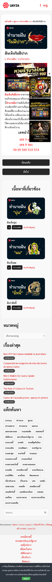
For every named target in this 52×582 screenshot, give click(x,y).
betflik (23, 528)
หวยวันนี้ (21, 453)
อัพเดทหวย (34, 475)
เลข (33, 481)
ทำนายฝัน (24, 21)
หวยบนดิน (9, 448)
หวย (40, 437)
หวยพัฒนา (22, 448)
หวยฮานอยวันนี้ (11, 464)
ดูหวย (30, 420)
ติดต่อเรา (26, 561)
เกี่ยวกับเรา (26, 557)
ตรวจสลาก (10, 426)
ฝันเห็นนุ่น (12, 222)
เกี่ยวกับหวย (10, 481)
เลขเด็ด (22, 486)
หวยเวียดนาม (37, 470)
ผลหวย (35, 426)
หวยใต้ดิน (9, 475)
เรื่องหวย (23, 481)
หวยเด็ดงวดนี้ (22, 470)
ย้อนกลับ (26, 162)
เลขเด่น (40, 492)
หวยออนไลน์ (26, 459)
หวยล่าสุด (9, 453)
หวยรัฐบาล (36, 448)
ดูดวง (16, 21)
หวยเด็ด (8, 470)
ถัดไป (26, 171)
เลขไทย (8, 497)
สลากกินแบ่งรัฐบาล (25, 437)
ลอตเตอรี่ (40, 431)
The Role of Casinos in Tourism (18, 388)
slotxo (22, 524)
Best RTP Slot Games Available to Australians (24, 353)
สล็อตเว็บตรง (26, 549)
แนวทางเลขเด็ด (11, 503)
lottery (8, 420)
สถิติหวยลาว (26, 553)
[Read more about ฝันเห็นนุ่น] (26, 207)
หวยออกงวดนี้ (11, 459)
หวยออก (33, 453)
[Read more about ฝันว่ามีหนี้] (26, 288)
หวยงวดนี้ (9, 442)
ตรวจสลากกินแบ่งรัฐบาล (26, 541)
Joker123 (31, 528)
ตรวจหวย (23, 426)
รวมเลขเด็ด (26, 431)
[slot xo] (26, 84)
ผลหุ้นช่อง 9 (26, 545)
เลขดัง (42, 481)
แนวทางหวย (21, 497)
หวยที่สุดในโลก (34, 442)
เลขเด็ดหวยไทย (26, 492)
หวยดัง (20, 442)
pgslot (29, 524)
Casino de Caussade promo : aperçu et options (25, 397)
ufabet (15, 524)
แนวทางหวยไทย (38, 497)
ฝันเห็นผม (11, 262)
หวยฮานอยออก (29, 464)
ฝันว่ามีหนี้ (12, 303)
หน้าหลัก (8, 21)
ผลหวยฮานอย (11, 431)
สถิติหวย (9, 437)
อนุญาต (26, 578)
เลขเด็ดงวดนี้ (35, 486)
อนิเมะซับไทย (38, 524)
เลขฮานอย (9, 486)
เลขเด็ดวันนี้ (10, 492)
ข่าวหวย (19, 420)
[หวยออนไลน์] (26, 69)
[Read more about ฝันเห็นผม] (26, 248)
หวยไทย (21, 475)
